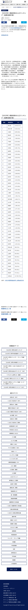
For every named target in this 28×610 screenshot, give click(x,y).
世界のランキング (5, 4)
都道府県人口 (4, 10)
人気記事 (23, 4)
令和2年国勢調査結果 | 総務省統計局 (14, 280)
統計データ (12, 4)
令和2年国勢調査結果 (15, 28)
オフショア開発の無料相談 (10, 599)
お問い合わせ (6, 590)
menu (25, 2)
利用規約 (5, 586)
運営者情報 (6, 584)
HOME (3, 7)
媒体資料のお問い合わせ (9, 593)
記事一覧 (18, 4)
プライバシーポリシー (9, 588)
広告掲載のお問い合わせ (9, 595)
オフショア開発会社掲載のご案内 (12, 602)
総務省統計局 (4, 35)
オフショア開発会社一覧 (9, 597)
